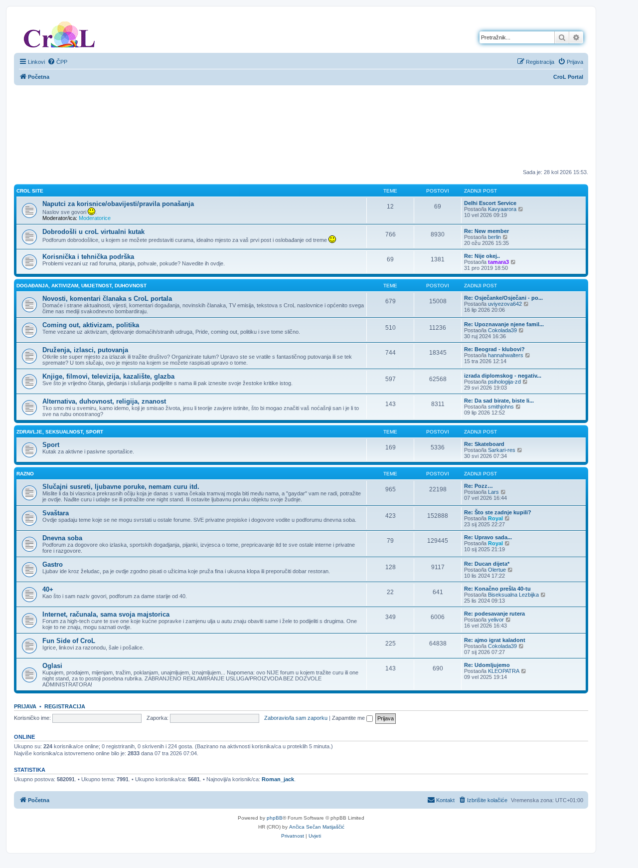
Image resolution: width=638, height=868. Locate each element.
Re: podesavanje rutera (494, 614)
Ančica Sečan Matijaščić (316, 827)
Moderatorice (95, 218)
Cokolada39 (502, 330)
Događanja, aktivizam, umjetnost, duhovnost (81, 285)
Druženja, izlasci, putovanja (85, 350)
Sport (50, 444)
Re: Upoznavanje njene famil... (504, 324)
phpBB (275, 818)
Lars (493, 492)
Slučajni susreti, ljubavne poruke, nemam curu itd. (120, 486)
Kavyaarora (502, 209)
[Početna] (59, 32)
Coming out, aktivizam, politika (90, 325)
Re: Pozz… (478, 486)
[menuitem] (57, 62)
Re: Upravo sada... (488, 537)
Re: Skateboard (484, 444)
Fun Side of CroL (68, 641)
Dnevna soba (62, 538)
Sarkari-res (501, 450)
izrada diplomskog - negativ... (502, 376)
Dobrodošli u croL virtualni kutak (93, 231)
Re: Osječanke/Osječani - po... (503, 298)
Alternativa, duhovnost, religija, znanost (104, 401)
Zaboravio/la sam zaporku (295, 718)
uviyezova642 (505, 304)
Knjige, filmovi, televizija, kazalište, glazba (108, 376)
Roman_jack (278, 779)
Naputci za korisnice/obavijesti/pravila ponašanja (118, 204)
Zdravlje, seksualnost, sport (59, 431)
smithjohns (501, 407)
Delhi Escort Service (490, 203)
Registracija (64, 706)
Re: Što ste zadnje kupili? (497, 512)
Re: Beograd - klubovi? (494, 349)
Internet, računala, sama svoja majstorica (105, 614)
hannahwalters (505, 355)
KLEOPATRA (503, 671)
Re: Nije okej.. (482, 256)
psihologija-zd (504, 382)
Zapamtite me (349, 718)
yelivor (496, 620)
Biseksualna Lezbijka (513, 595)
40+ (47, 589)
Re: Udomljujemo (487, 665)
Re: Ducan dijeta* (486, 564)
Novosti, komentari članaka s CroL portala (107, 298)
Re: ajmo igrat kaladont (494, 640)
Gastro (52, 564)
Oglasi (52, 665)
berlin (494, 237)
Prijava (25, 706)
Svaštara (55, 513)
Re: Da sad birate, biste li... (499, 401)
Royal (495, 518)
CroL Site (29, 191)
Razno (25, 473)
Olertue (497, 570)
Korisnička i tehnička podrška (88, 256)
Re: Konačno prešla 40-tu (497, 589)
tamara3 (498, 262)
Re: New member (486, 231)
